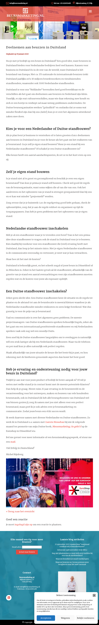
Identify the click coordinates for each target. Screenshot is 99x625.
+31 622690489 (62, 3)
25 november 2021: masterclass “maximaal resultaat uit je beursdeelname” (72, 545)
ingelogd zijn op (23, 524)
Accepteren (46, 618)
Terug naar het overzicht (21, 511)
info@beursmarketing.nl (18, 3)
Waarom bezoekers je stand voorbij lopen (72, 559)
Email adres (17, 547)
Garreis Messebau (54, 422)
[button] (94, 595)
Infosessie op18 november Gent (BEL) (72, 550)
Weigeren (65, 618)
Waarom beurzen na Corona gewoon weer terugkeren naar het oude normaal (72, 563)
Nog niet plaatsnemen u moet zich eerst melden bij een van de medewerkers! (72, 554)
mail (13, 441)
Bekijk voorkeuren (85, 618)
